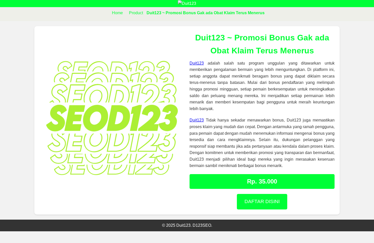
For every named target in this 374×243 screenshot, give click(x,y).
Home (117, 13)
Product (136, 13)
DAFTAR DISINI (262, 201)
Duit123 (197, 63)
